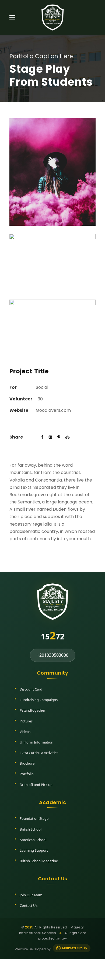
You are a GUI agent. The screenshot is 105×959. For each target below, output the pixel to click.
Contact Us (28, 905)
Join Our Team (31, 894)
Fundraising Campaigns (39, 699)
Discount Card (31, 689)
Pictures (26, 721)
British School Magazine (39, 860)
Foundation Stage (34, 818)
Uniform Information (36, 742)
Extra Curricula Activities (39, 752)
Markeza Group (74, 948)
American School (33, 839)
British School (30, 829)
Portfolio (27, 773)
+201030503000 (52, 655)
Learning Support (34, 850)
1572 (52, 635)
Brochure (27, 763)
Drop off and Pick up (36, 784)
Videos (25, 731)
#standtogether (32, 710)
